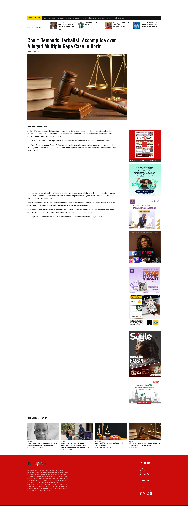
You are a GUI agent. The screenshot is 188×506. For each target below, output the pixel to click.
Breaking (98, 441)
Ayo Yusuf (71, 449)
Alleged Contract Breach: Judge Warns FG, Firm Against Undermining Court (144, 444)
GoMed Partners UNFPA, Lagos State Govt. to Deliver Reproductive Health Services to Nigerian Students (75, 445)
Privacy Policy (144, 473)
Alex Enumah (139, 447)
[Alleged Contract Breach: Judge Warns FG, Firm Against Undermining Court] (145, 431)
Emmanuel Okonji (40, 447)
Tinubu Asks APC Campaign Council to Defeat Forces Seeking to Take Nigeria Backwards (149, 25)
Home (142, 469)
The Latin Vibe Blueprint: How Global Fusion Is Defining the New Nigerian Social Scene (72, 18)
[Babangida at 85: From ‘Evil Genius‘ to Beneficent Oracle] (108, 25)
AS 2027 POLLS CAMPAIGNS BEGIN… (93, 23)
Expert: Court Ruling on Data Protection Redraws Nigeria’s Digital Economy (42, 444)
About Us (142, 471)
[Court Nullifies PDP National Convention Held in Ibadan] (111, 431)
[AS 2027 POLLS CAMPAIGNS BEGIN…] (81, 25)
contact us (145, 490)
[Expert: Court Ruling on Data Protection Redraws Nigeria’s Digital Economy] (43, 431)
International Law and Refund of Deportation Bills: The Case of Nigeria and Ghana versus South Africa (66, 26)
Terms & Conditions (146, 475)
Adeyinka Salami (108, 447)
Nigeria (30, 51)
